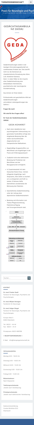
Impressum (7, 411)
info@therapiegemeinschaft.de (19, 340)
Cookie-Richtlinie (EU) (10, 408)
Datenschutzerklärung (10, 406)
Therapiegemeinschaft (12, 2)
